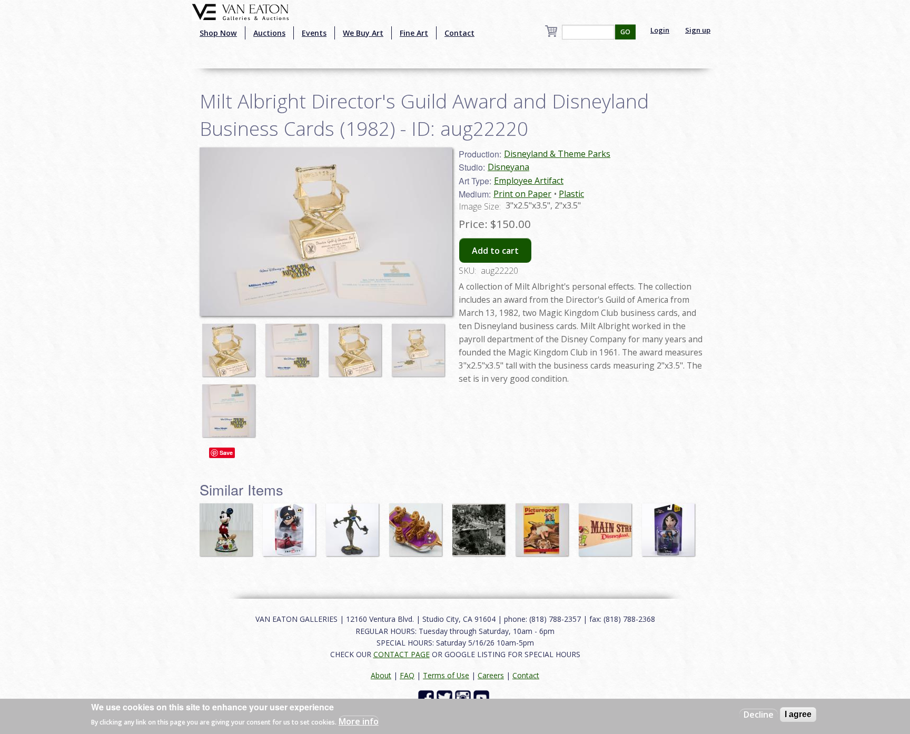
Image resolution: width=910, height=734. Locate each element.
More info (359, 721)
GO (625, 31)
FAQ (407, 675)
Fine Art (414, 33)
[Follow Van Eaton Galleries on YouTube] (482, 697)
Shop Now (218, 33)
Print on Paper (522, 194)
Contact (459, 33)
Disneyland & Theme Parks (557, 154)
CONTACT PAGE (401, 654)
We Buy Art (363, 33)
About (381, 675)
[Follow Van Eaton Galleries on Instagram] (464, 697)
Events (314, 33)
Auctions (269, 33)
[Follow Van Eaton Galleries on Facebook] (427, 697)
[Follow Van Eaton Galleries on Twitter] (446, 697)
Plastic (571, 194)
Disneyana (508, 167)
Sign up (697, 30)
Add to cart (495, 250)
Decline (759, 714)
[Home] (240, 11)
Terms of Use (446, 675)
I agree (798, 714)
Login (659, 30)
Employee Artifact (528, 180)
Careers (491, 675)
